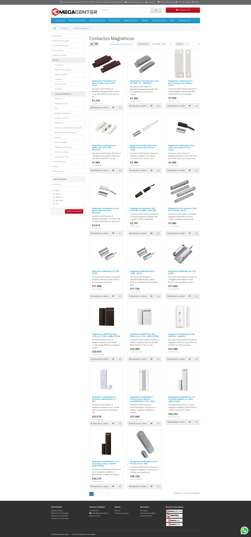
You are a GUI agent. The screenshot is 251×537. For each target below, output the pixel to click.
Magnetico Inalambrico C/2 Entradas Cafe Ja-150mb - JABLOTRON (105, 463)
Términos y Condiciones (60, 518)
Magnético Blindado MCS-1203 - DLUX (143, 272)
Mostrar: (180, 44)
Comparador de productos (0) (121, 44)
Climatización (60, 20)
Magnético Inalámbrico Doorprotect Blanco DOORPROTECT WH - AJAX (142, 399)
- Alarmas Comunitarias (62, 70)
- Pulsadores (58, 123)
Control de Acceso (159, 20)
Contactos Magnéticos (81, 28)
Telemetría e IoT (184, 20)
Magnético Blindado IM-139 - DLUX (182, 272)
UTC (57, 204)
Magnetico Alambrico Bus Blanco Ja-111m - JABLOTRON (144, 335)
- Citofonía (57, 89)
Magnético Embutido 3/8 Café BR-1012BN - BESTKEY (143, 209)
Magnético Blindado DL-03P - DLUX (106, 272)
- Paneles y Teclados (61, 118)
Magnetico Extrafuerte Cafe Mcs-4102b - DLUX (182, 209)
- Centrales (57, 79)
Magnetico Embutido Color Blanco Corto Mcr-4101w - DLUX (143, 147)
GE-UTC (58, 194)
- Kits (55, 108)
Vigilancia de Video (131, 20)
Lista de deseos (146, 516)
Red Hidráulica (114, 20)
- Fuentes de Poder (60, 103)
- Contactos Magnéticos (62, 94)
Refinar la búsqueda (74, 211)
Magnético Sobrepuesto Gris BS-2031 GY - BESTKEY (144, 81)
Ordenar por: (143, 44)
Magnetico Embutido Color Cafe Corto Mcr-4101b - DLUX (181, 147)
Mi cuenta (143, 510)
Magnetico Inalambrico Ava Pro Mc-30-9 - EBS (143, 462)
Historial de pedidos (148, 513)
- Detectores (58, 99)
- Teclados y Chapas (61, 152)
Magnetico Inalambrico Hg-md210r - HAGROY (181, 335)
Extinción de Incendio (97, 20)
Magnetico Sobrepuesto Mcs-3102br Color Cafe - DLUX (104, 82)
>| (109, 494)
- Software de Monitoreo (62, 147)
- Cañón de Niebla (60, 74)
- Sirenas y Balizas (60, 142)
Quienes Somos (57, 510)
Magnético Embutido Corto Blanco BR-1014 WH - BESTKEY (105, 210)
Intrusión (145, 20)
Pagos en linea (94, 516)
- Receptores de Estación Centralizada (67, 128)
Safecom (59, 197)
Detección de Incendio (77, 20)
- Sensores (57, 137)
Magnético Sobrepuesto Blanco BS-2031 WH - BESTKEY (104, 147)
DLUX (58, 191)
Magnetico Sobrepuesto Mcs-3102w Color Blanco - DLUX (181, 82)
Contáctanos (94, 510)
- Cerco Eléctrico (59, 84)
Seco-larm (59, 200)
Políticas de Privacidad (59, 516)
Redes (172, 20)
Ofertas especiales (122, 513)
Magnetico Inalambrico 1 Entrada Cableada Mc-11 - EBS (104, 399)
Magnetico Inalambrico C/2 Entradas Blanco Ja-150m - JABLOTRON (181, 399)
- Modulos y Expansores (62, 113)
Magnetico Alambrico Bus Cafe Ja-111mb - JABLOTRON (106, 335)
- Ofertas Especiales (61, 157)
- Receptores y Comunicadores (65, 133)
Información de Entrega (59, 513)
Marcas (117, 510)
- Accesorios (58, 65)
